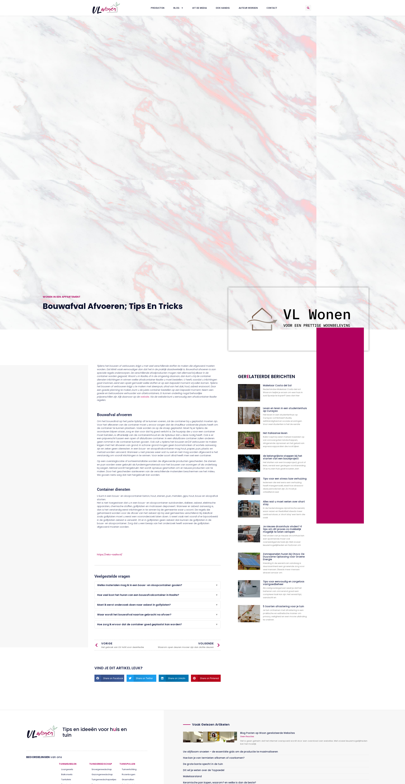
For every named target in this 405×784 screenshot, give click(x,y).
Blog (176, 8)
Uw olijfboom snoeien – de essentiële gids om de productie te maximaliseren (230, 751)
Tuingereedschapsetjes (103, 779)
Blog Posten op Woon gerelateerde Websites (267, 733)
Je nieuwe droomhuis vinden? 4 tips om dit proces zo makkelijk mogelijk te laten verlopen (282, 529)
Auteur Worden (248, 8)
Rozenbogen (128, 774)
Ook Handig (223, 8)
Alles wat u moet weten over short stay (284, 503)
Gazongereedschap (102, 774)
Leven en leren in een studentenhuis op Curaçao (285, 410)
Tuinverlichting (129, 769)
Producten (158, 8)
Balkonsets (66, 774)
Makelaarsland (192, 776)
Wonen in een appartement (61, 297)
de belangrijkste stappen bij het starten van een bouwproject (282, 457)
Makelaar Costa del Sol (277, 385)
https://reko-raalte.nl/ (109, 554)
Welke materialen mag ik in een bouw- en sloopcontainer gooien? (157, 585)
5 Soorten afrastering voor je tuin (283, 606)
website (144, 396)
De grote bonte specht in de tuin (203, 764)
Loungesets (67, 769)
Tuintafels (66, 779)
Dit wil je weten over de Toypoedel (203, 770)
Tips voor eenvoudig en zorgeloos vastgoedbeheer (283, 583)
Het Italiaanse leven (275, 433)
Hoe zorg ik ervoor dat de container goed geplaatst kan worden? (157, 624)
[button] (308, 8)
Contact (272, 8)
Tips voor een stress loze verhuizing (285, 478)
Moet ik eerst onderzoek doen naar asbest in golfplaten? (157, 605)
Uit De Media (199, 8)
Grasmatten (128, 779)
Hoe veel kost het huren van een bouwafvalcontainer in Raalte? (157, 595)
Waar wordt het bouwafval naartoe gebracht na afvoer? (157, 614)
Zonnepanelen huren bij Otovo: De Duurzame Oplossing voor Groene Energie (284, 556)
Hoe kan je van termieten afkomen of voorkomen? (213, 757)
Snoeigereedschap (102, 769)
